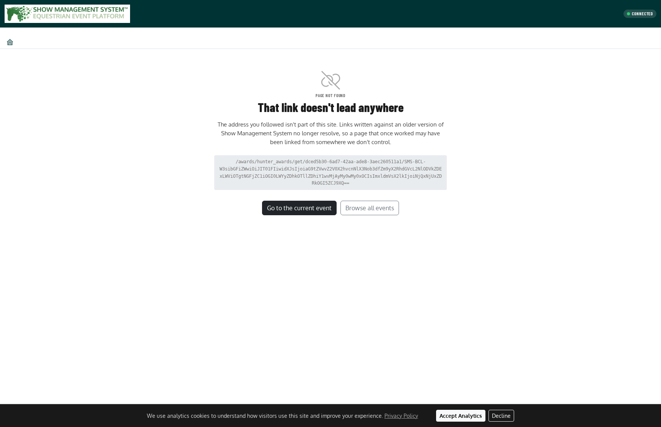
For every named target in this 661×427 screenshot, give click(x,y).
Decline (501, 415)
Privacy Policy (401, 415)
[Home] (10, 42)
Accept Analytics (461, 415)
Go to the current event (299, 208)
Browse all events (369, 208)
